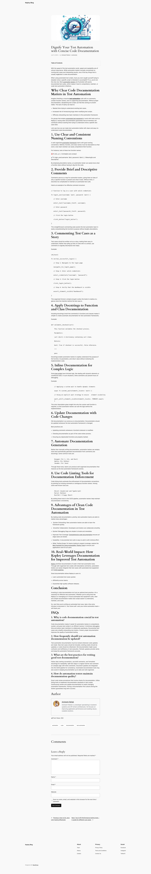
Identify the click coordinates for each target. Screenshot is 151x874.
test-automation (81, 725)
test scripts (58, 373)
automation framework (69, 143)
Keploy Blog (29, 3)
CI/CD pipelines (59, 570)
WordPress (35, 865)
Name (53, 777)
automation (55, 725)
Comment (54, 759)
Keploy (53, 564)
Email (53, 784)
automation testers (69, 82)
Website (53, 792)
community (74, 55)
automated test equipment (74, 118)
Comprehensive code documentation (80, 534)
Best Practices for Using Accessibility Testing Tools (69, 545)
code (62, 725)
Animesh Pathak (68, 702)
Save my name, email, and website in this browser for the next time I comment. (74, 800)
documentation (70, 725)
